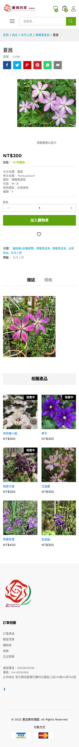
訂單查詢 (8, 633)
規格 (48, 280)
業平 (44, 433)
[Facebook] (4, 689)
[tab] (31, 282)
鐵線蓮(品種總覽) (23, 248)
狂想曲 (46, 539)
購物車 (7, 645)
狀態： (7, 162)
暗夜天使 (8, 486)
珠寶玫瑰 (8, 539)
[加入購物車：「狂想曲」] (48, 532)
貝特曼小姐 (10, 433)
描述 (31, 280)
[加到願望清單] (39, 234)
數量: (6, 202)
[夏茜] (7, 65)
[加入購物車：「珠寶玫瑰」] (10, 532)
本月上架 (16, 252)
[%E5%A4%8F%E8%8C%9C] (17, 65)
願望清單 (8, 639)
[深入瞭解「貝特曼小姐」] (10, 426)
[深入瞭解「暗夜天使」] (10, 479)
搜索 (71, 21)
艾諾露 (46, 486)
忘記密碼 (8, 656)
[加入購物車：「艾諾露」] (48, 479)
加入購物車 (39, 220)
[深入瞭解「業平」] (48, 426)
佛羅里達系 (43, 248)
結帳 (6, 650)
